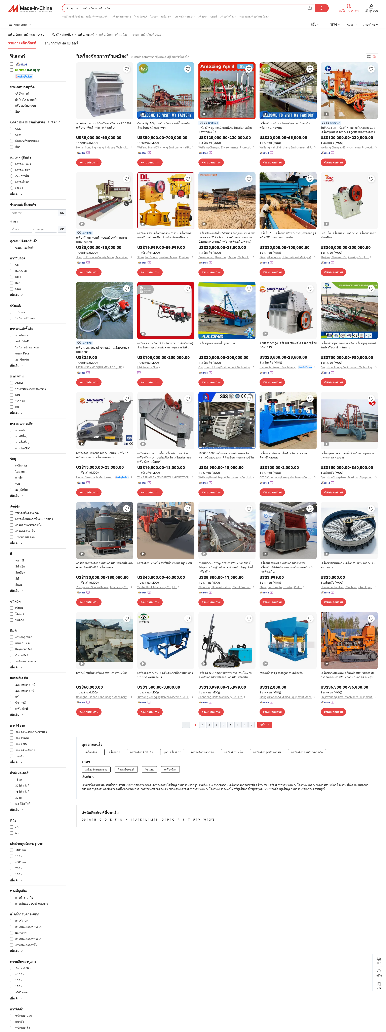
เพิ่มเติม (86, 776)
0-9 (84, 819)
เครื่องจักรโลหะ (228, 16)
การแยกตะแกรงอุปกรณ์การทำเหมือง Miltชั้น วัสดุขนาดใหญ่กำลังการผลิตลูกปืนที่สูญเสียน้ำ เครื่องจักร (226, 567)
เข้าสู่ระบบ (371, 10)
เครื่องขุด (202, 16)
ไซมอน (154, 16)
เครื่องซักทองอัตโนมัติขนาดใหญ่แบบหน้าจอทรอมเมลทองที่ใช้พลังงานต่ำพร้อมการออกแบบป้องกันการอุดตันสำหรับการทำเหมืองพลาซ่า (227, 237)
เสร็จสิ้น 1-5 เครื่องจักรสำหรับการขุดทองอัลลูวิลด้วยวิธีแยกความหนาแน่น (288, 235)
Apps (350, 24)
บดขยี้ (213, 16)
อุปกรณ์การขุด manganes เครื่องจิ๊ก (281, 673)
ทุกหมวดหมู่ (20, 24)
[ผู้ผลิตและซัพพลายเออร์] (30, 8)
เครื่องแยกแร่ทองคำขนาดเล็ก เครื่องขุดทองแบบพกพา (102, 350)
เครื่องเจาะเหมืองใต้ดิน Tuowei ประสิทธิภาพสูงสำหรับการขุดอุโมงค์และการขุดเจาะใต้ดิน (165, 345)
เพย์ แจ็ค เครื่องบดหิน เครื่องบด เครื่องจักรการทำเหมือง (348, 235)
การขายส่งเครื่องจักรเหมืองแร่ (254, 16)
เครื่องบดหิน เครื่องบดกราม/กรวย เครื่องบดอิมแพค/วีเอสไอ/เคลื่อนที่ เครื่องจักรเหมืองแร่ (165, 235)
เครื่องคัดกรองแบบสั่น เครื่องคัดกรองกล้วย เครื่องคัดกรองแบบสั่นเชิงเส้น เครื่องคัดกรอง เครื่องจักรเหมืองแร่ (164, 457)
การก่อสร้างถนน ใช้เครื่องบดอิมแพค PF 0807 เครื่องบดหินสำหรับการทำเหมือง (103, 125)
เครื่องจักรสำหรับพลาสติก (307, 752)
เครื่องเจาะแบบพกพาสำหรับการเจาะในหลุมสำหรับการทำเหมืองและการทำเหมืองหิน (225, 675)
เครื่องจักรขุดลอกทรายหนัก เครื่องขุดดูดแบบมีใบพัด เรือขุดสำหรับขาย (349, 345)
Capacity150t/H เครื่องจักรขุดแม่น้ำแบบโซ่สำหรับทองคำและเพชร (163, 125)
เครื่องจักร (166, 16)
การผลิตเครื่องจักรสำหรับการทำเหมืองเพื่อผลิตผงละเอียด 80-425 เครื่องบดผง (104, 565)
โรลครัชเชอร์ (140, 16)
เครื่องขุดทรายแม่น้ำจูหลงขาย (216, 343)
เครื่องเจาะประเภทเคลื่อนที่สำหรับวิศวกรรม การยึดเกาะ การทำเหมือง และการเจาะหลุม (347, 675)
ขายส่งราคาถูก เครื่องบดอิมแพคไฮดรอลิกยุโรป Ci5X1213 (288, 345)
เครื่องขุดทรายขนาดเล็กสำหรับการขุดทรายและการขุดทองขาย (347, 455)
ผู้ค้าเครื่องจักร (172, 752)
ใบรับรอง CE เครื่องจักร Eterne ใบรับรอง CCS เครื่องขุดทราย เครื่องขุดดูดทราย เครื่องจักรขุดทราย (349, 130)
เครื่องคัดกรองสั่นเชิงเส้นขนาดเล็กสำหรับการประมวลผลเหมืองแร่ (165, 675)
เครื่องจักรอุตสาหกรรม (267, 752)
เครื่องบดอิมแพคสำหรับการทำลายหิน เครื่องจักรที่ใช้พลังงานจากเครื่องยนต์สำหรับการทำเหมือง (286, 567)
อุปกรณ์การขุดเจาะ (185, 16)
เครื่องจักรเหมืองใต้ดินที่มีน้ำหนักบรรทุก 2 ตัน (164, 563)
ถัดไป (263, 725)
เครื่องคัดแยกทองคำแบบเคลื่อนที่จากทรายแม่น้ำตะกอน (101, 240)
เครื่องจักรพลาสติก (202, 752)
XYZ (211, 819)
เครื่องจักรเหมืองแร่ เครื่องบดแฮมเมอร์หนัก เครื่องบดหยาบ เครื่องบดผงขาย (102, 455)
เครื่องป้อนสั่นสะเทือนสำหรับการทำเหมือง (101, 673)
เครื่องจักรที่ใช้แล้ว (141, 752)
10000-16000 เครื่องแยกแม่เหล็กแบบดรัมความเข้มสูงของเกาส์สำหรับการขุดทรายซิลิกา (226, 455)
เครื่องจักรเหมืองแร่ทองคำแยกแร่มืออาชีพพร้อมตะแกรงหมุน (285, 125)
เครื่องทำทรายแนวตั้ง (97, 16)
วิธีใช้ (333, 24)
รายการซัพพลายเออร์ (61, 43)
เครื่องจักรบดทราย (121, 16)
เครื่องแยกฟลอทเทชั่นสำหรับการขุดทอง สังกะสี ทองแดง (284, 455)
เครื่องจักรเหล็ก (233, 752)
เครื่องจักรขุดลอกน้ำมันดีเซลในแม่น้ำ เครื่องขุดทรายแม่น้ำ (225, 130)
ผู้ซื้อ (313, 24)
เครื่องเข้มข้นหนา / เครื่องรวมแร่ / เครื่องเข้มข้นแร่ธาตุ (348, 565)
